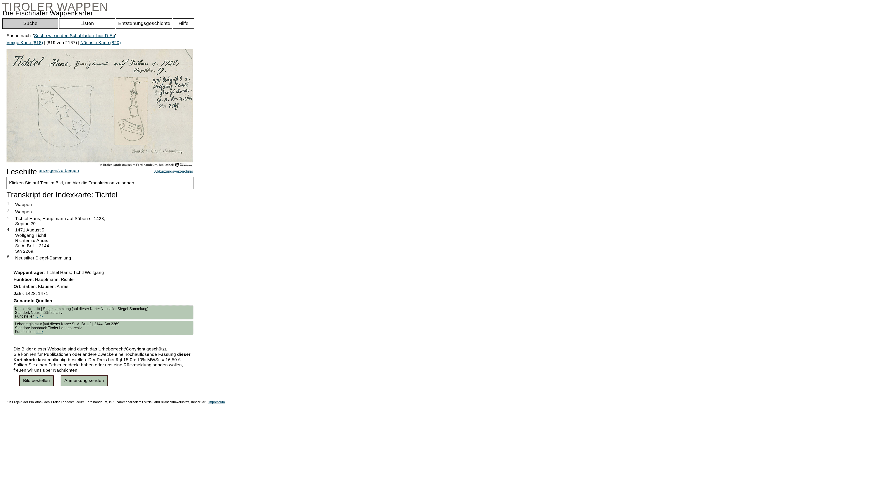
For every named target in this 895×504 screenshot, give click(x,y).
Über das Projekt (202, 406)
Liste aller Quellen (164, 406)
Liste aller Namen (124, 406)
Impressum (216, 402)
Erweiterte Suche (24, 406)
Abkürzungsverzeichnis (173, 171)
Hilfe (226, 406)
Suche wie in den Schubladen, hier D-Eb (74, 35)
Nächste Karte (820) (100, 42)
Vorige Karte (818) (25, 42)
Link (39, 316)
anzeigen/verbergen (59, 170)
